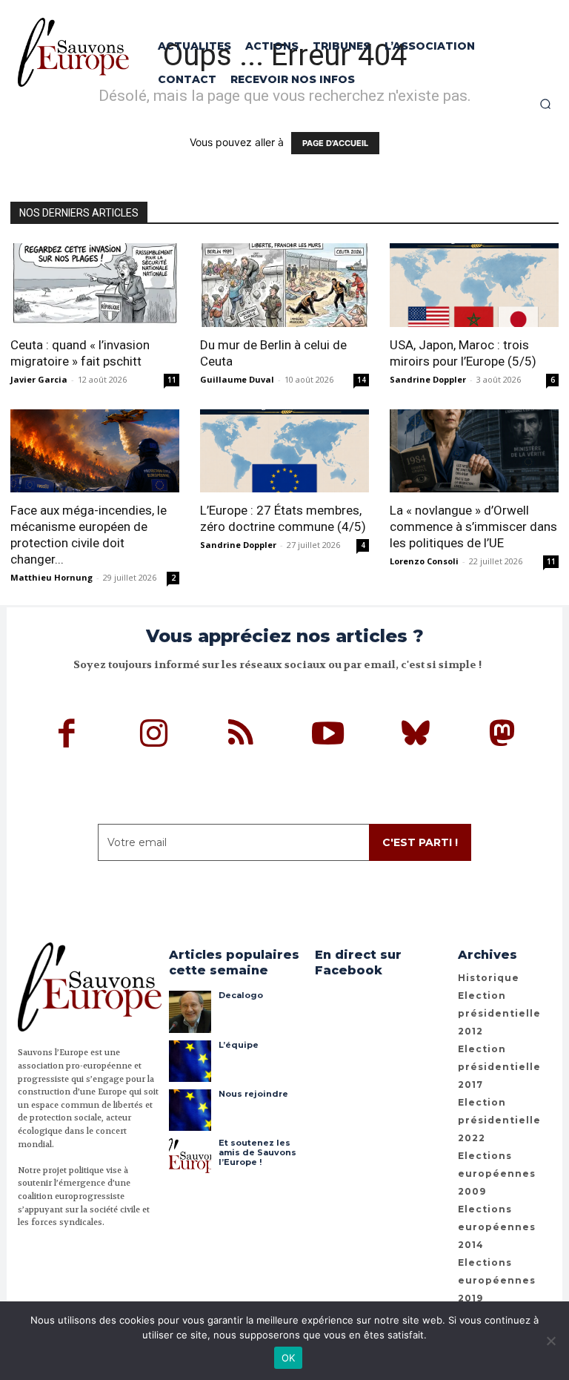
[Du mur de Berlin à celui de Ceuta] (284, 285)
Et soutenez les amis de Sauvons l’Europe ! (257, 1152)
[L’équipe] (189, 1061)
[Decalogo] (189, 1011)
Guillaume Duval (237, 379)
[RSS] (242, 736)
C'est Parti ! (420, 842)
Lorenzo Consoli (424, 561)
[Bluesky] (416, 736)
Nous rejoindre (253, 1094)
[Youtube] (328, 736)
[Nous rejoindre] (189, 1110)
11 (171, 379)
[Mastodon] (502, 736)
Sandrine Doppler (428, 379)
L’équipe (239, 1045)
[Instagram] (154, 736)
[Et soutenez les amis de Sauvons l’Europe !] (189, 1159)
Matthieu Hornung (51, 577)
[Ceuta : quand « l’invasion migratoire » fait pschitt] (94, 285)
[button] (545, 104)
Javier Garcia (38, 379)
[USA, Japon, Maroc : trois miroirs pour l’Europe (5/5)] (474, 285)
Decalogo (241, 995)
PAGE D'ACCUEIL (335, 143)
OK (289, 1358)
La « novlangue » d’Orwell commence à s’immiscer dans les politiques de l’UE (473, 526)
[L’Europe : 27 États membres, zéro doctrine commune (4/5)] (284, 451)
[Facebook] (67, 736)
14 (361, 379)
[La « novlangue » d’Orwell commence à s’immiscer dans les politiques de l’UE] (474, 451)
